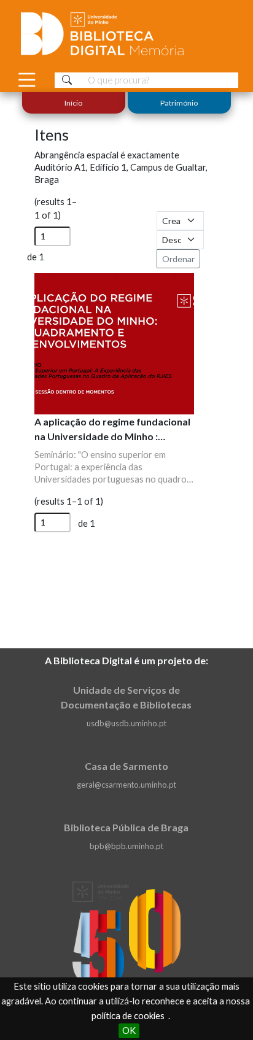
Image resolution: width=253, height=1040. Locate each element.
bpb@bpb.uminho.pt (126, 846)
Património (179, 102)
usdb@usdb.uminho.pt (126, 723)
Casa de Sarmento (126, 766)
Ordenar (178, 259)
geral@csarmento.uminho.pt (126, 785)
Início (74, 102)
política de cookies (128, 1016)
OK (129, 1030)
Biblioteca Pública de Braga (126, 827)
